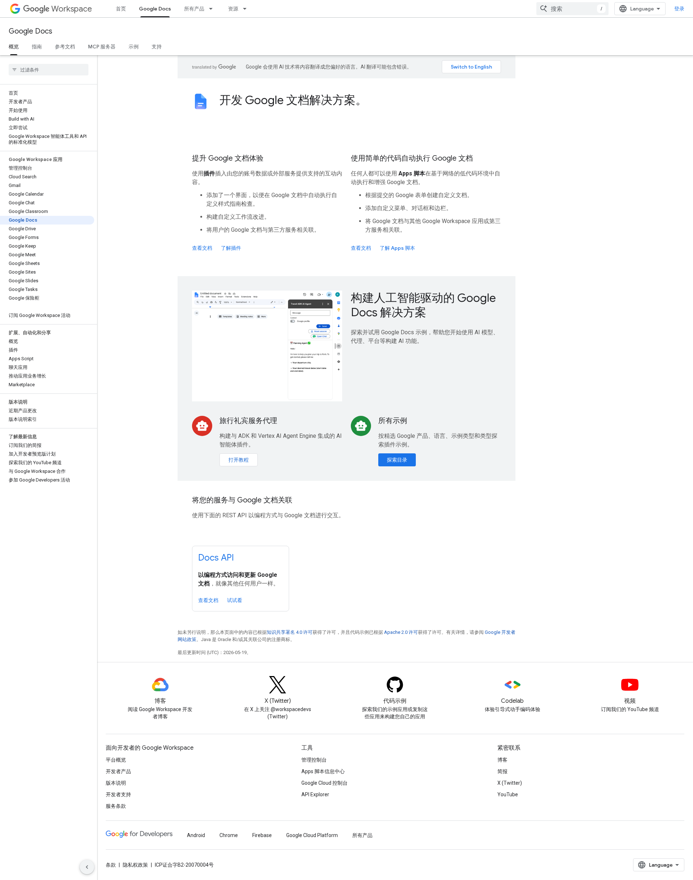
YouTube (507, 794)
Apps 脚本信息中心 (323, 771)
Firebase (262, 835)
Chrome (228, 835)
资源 (233, 8)
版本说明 (116, 783)
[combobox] (572, 8)
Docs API (216, 557)
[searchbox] (48, 69)
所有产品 (194, 8)
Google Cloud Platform (312, 835)
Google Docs (155, 8)
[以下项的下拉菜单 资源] (247, 8)
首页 (121, 8)
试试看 (234, 600)
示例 (133, 46)
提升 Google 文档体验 (227, 158)
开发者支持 (118, 794)
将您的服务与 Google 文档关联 (242, 500)
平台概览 (116, 760)
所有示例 (392, 420)
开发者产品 (118, 771)
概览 (14, 46)
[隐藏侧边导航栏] (87, 867)
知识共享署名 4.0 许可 (290, 632)
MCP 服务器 (102, 46)
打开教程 (238, 460)
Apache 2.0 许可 (401, 632)
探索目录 (397, 460)
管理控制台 (314, 760)
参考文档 (65, 46)
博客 (502, 760)
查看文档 (202, 248)
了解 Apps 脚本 (397, 248)
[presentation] (360, 100)
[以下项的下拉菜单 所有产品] (213, 8)
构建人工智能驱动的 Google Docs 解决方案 (423, 305)
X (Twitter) (509, 783)
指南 (37, 46)
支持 (157, 46)
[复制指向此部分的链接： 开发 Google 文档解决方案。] (377, 101)
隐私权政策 (135, 865)
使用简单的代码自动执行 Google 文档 (412, 158)
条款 (111, 865)
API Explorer (315, 794)
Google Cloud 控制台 (324, 783)
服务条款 (116, 806)
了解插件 (231, 248)
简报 (502, 771)
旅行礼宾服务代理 (248, 420)
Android (196, 835)
